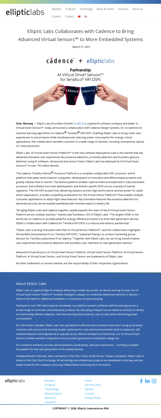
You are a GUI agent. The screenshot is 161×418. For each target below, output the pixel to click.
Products (70, 9)
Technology (86, 9)
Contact (69, 16)
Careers (56, 16)
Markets (56, 9)
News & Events (105, 9)
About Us (137, 9)
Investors (123, 9)
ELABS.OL (79, 123)
